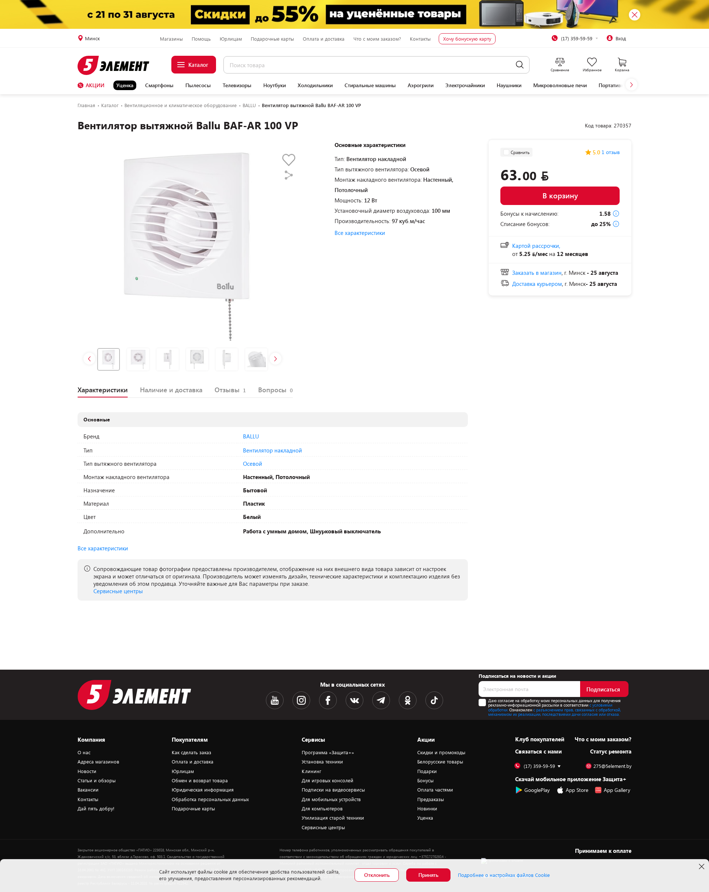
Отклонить (377, 874)
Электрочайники (465, 85)
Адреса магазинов (98, 761)
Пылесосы (198, 85)
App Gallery (617, 789)
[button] (631, 84)
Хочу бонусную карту (467, 38)
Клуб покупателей (539, 739)
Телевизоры (237, 85)
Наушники (509, 85)
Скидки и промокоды (441, 752)
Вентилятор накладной (272, 450)
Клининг (311, 771)
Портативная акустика (625, 85)
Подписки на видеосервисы (333, 789)
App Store (577, 789)
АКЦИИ (95, 85)
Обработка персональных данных (210, 799)
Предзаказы (430, 799)
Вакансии (88, 789)
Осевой (252, 463)
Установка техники (322, 761)
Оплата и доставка (324, 38)
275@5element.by (612, 766)
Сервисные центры (118, 591)
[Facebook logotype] (328, 700)
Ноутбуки (274, 85)
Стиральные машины (370, 85)
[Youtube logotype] (275, 700)
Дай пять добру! (96, 808)
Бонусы (425, 780)
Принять (428, 874)
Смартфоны (159, 85)
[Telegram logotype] (381, 700)
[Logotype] (118, 65)
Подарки (427, 771)
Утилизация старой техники (333, 817)
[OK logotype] (408, 700)
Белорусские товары (440, 761)
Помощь (201, 38)
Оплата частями (435, 789)
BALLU (251, 436)
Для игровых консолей (327, 780)
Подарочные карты (272, 38)
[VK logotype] (354, 700)
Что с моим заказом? (377, 38)
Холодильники (315, 85)
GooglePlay (537, 789)
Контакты (420, 38)
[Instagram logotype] (301, 700)
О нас (84, 752)
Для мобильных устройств (331, 799)
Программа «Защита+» (328, 752)
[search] (519, 65)
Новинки (427, 808)
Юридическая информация (203, 789)
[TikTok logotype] (434, 700)
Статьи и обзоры (97, 780)
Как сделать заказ (191, 752)
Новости (87, 771)
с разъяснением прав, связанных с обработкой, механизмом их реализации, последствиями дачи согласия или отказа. (554, 712)
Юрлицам (231, 38)
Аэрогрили (421, 85)
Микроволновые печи (560, 85)
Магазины (171, 38)
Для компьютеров (322, 808)
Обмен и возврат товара (200, 780)
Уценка (124, 85)
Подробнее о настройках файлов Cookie (504, 875)
